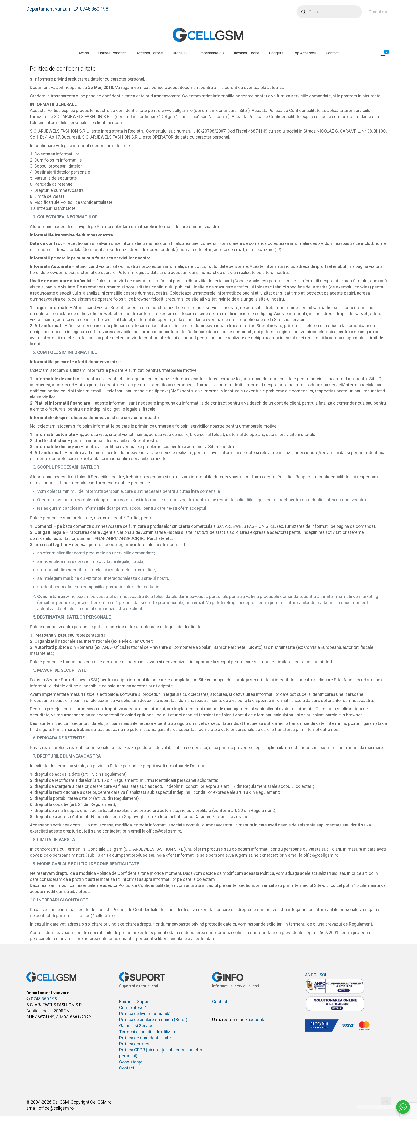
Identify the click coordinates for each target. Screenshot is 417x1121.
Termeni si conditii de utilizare (147, 1031)
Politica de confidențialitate (145, 1037)
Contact (126, 1067)
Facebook (254, 1019)
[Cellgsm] (208, 35)
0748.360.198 (94, 9)
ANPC (310, 974)
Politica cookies (134, 1043)
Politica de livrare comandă (145, 1013)
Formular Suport (134, 1001)
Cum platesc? (132, 1007)
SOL (323, 974)
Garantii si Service (136, 1025)
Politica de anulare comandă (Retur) (153, 1019)
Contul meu (379, 11)
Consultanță (131, 1061)
